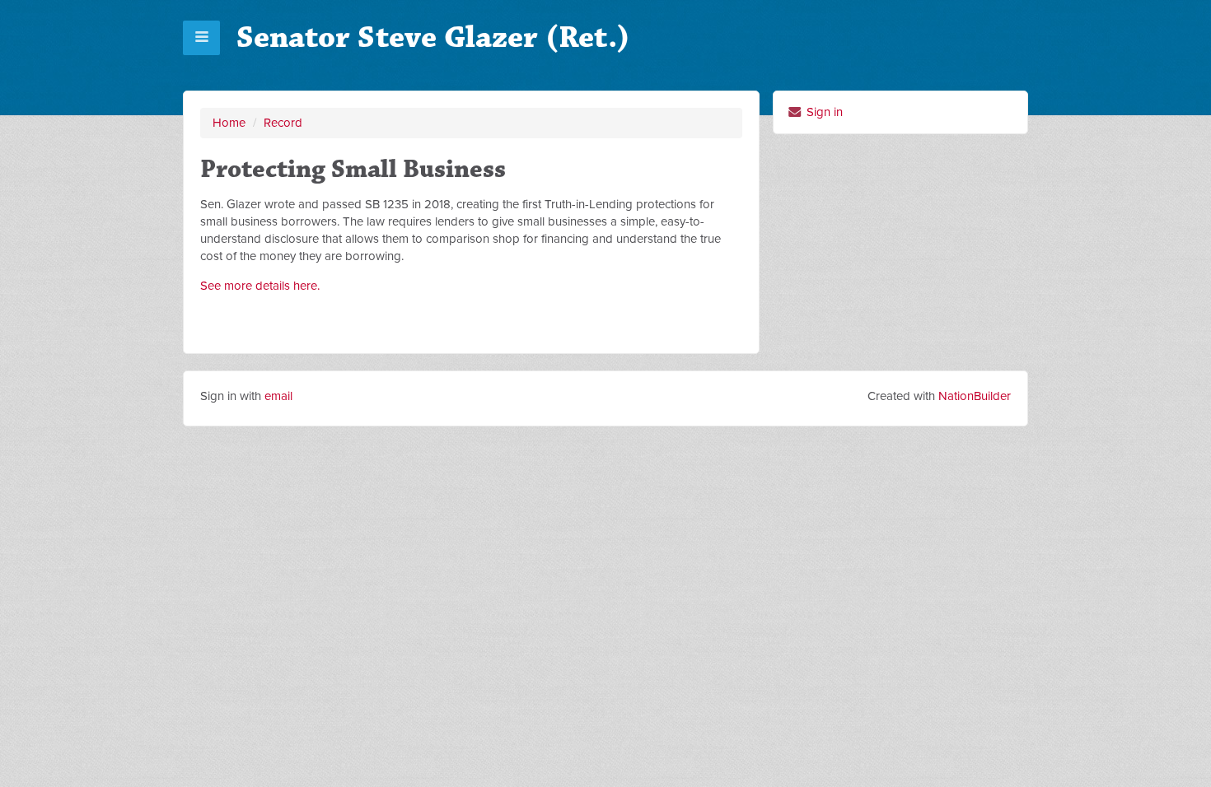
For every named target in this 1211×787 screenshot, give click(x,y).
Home (229, 122)
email (278, 396)
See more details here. (260, 285)
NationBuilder (974, 396)
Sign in (823, 112)
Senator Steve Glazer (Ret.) (433, 37)
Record (283, 122)
